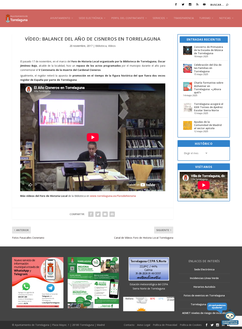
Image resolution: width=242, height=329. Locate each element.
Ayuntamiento (60, 18)
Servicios (159, 18)
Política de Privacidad (165, 325)
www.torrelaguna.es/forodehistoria (113, 196)
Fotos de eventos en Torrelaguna (204, 295)
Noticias (225, 18)
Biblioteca (101, 45)
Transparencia (184, 18)
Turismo (204, 18)
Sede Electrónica (91, 18)
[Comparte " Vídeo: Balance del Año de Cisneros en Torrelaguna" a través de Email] (105, 214)
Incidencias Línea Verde (204, 278)
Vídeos (112, 45)
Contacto (129, 325)
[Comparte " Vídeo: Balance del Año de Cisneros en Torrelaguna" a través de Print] (112, 214)
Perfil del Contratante (127, 18)
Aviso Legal (143, 325)
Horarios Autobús (204, 286)
